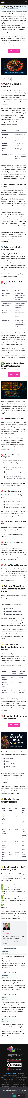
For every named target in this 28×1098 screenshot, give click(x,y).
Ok (14, 1095)
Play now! (14, 51)
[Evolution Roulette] (3, 2)
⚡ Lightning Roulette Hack (9, 948)
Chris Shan (6, 933)
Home (3, 8)
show (9, 79)
